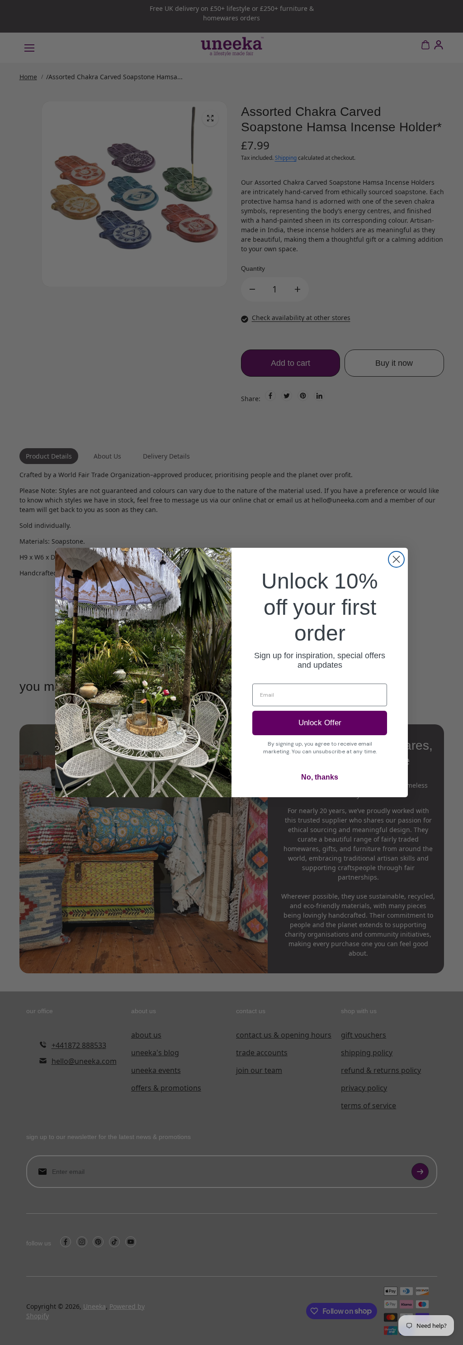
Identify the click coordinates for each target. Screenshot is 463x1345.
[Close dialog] (396, 559)
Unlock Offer (319, 722)
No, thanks (319, 777)
